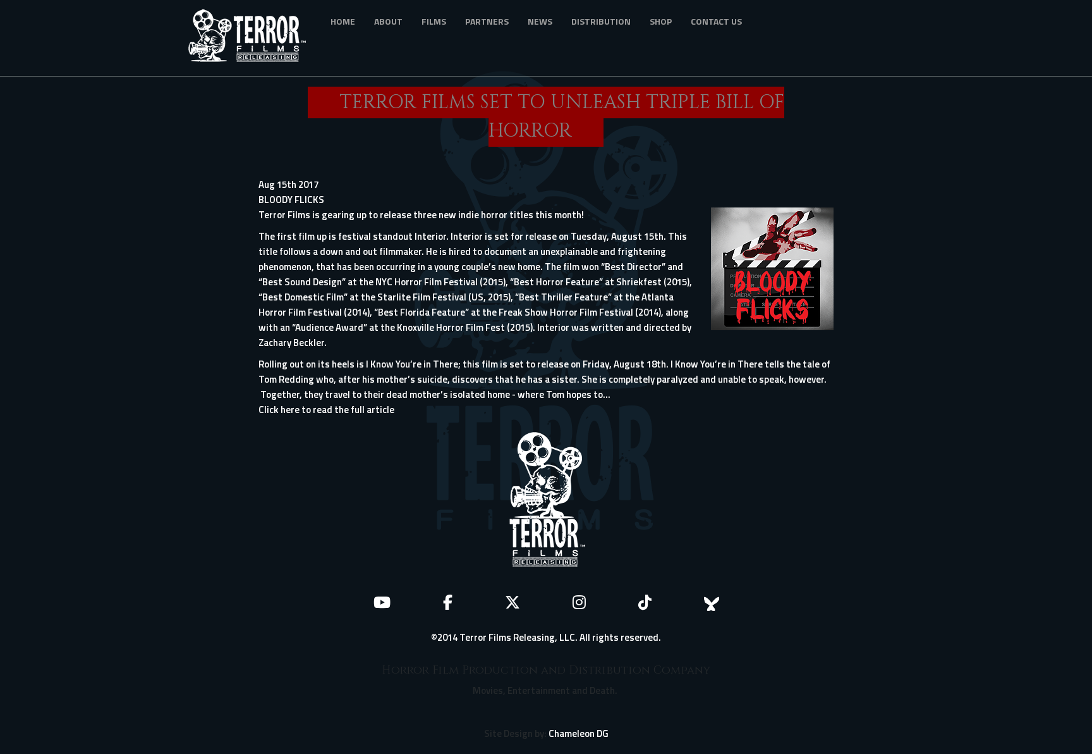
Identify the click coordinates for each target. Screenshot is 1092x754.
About (388, 21)
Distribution (601, 21)
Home (343, 21)
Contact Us (716, 21)
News (540, 21)
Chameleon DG (579, 733)
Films (434, 21)
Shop (661, 21)
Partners (487, 21)
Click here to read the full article (326, 409)
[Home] (252, 38)
